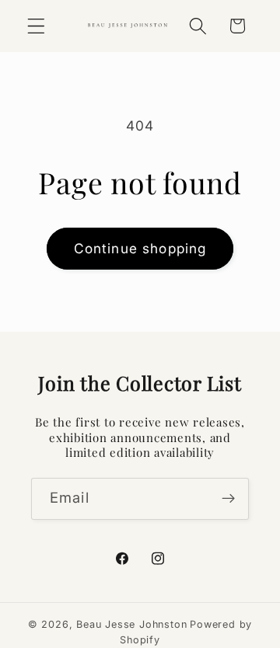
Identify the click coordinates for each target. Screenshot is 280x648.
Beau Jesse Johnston (131, 624)
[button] (36, 26)
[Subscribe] (228, 499)
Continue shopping (140, 248)
